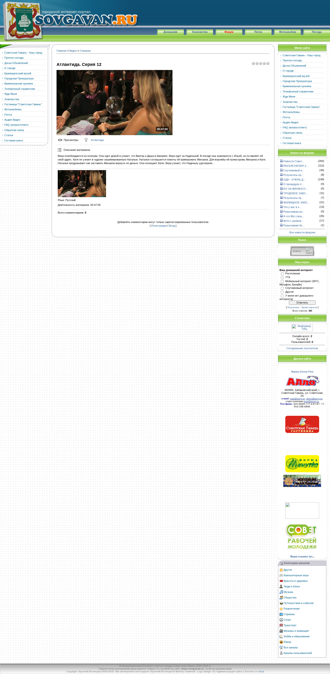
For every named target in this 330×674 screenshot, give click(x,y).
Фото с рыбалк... (293, 220)
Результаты (293, 307)
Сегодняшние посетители (302, 348)
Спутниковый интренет (299, 287)
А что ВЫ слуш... (293, 216)
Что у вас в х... (292, 207)
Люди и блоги (292, 586)
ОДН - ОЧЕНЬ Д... (294, 179)
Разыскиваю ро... (293, 211)
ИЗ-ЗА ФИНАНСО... (295, 188)
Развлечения (292, 608)
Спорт (287, 619)
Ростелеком (292, 273)
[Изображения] (82, 183)
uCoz (261, 671)
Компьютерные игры (296, 575)
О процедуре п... (293, 184)
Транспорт (290, 625)
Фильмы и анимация (296, 630)
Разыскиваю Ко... (293, 225)
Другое (289, 291)
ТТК (287, 277)
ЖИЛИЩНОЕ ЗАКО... (296, 202)
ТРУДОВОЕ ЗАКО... (295, 193)
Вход (172, 225)
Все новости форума (302, 232)
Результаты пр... (293, 175)
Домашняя (170, 31)
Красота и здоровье (296, 580)
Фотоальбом (287, 31)
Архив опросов (309, 307)
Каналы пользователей (298, 653)
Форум (228, 31)
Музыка (288, 592)
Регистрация (159, 225)
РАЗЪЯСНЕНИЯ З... (295, 165)
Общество (290, 597)
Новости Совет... (293, 161)
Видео (73, 50)
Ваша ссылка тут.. (302, 556)
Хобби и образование (297, 636)
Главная (61, 50)
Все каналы (291, 647)
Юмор (287, 641)
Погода (317, 31)
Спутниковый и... (293, 170)
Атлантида (97, 140)
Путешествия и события (299, 603)
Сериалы (85, 50)
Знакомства (200, 31)
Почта (258, 31)
